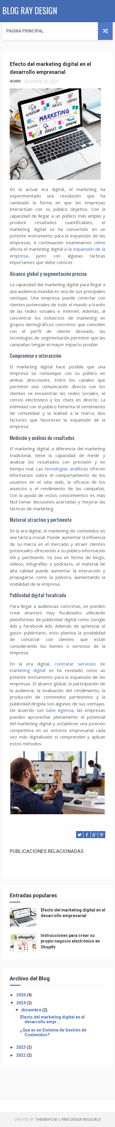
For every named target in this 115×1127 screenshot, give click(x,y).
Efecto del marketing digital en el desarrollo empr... (52, 1019)
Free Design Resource (81, 1119)
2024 (21, 1002)
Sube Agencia (59, 710)
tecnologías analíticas (66, 469)
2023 (21, 1047)
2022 (21, 1055)
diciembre (31, 1010)
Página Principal (25, 31)
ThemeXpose (46, 1119)
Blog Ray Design (29, 10)
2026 (21, 994)
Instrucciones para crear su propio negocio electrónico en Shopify (70, 941)
